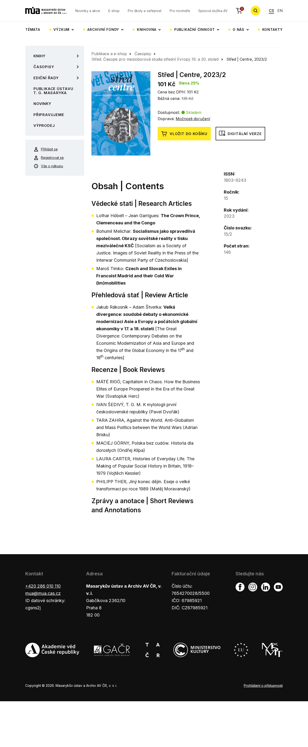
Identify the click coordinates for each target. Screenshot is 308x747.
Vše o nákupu (52, 166)
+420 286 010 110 (43, 586)
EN (280, 10)
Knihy (39, 56)
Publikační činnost (194, 29)
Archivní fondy (103, 29)
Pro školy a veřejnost (144, 11)
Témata (32, 29)
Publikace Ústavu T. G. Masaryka (53, 90)
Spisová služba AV (213, 11)
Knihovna (146, 29)
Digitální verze (245, 133)
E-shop (114, 11)
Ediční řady (46, 78)
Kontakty (272, 29)
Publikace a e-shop (109, 53)
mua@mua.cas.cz (43, 593)
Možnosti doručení (193, 118)
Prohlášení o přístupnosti (263, 685)
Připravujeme (48, 114)
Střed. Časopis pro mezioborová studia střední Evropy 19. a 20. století (155, 59)
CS (271, 10)
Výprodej (44, 125)
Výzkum (61, 29)
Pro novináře (180, 11)
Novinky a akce (87, 11)
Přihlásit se (49, 149)
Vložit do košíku (188, 133)
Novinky (42, 103)
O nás (238, 29)
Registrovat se (52, 158)
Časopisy (43, 67)
